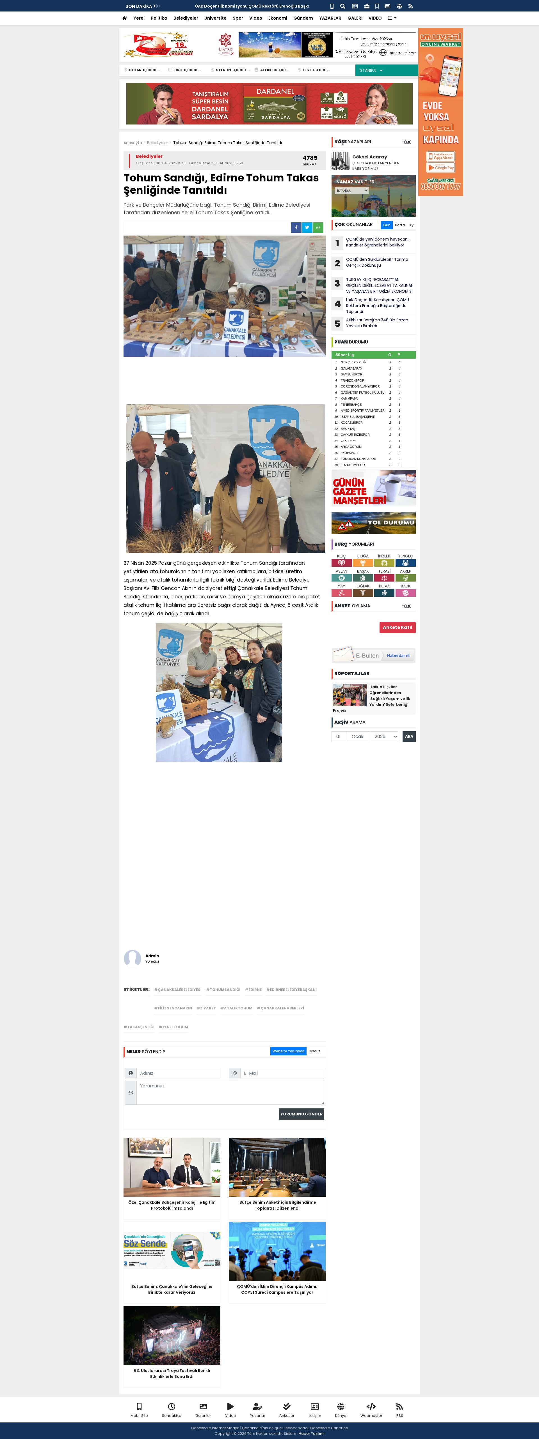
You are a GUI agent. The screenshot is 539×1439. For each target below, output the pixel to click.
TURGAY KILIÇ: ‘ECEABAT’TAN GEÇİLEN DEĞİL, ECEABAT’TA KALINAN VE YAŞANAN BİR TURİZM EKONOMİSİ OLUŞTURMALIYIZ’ (373, 285)
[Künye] (399, 5)
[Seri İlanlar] (377, 5)
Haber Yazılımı (312, 1433)
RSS (399, 1415)
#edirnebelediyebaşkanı (291, 989)
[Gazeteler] (387, 5)
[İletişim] (354, 5)
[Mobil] (332, 5)
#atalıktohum (236, 1008)
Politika (159, 18)
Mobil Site (139, 1415)
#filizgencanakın (173, 1008)
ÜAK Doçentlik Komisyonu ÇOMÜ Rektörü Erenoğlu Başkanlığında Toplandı (371, 305)
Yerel (139, 18)
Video (255, 18)
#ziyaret (206, 1008)
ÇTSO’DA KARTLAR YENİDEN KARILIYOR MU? (375, 165)
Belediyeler (185, 18)
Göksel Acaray (369, 157)
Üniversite (215, 18)
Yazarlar (257, 1415)
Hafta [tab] (400, 225)
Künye (340, 1415)
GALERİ (355, 18)
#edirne (253, 989)
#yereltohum (173, 1027)
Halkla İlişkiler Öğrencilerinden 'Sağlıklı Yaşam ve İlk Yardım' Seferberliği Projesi (371, 698)
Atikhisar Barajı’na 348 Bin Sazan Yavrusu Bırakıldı (371, 323)
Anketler (286, 1415)
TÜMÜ (406, 142)
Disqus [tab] (315, 1051)
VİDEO (375, 18)
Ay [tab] (411, 225)
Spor (238, 18)
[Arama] (342, 5)
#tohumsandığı (223, 989)
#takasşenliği (139, 1027)
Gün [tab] (386, 225)
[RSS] (411, 5)
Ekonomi (277, 18)
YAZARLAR (330, 18)
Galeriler (203, 1415)
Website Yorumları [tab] (288, 1051)
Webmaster (371, 1415)
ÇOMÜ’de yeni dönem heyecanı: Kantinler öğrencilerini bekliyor (372, 242)
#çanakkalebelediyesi (178, 989)
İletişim (315, 1415)
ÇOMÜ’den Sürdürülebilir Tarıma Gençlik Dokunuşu (371, 263)
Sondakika (171, 1415)
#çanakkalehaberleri (280, 1008)
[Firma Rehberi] (367, 5)
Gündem (303, 18)
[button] (392, 18)
